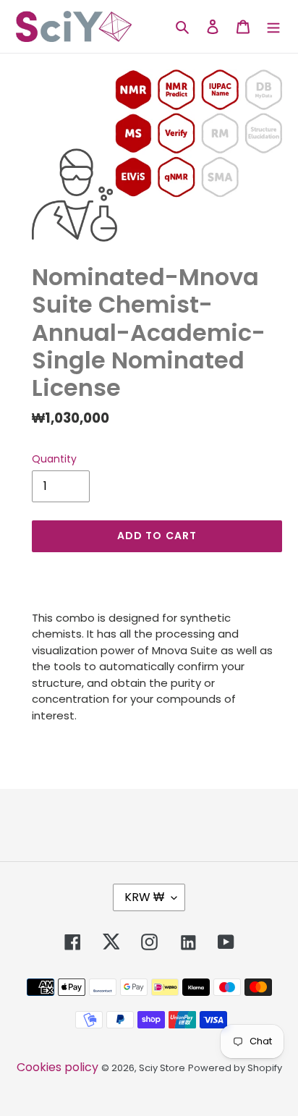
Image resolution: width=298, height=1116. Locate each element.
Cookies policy (57, 1067)
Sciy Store (162, 1068)
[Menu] (273, 26)
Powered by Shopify (235, 1068)
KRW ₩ (144, 897)
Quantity (54, 459)
